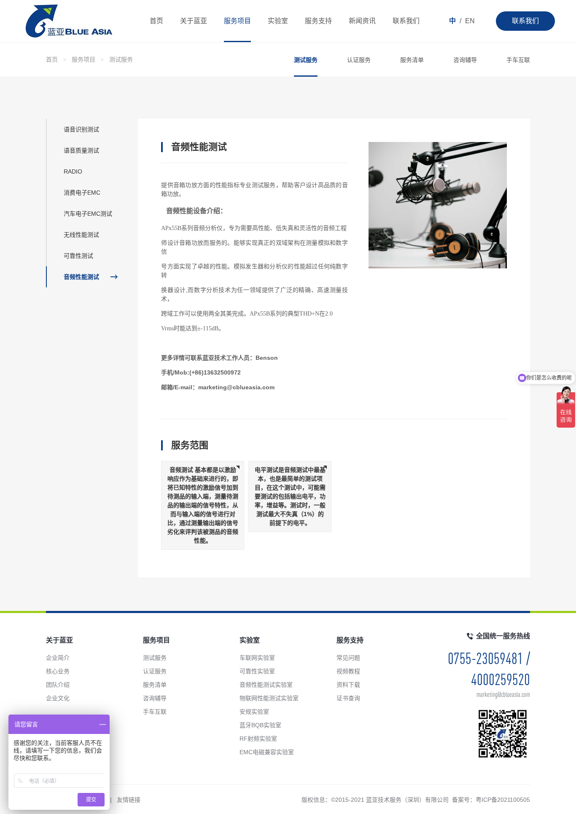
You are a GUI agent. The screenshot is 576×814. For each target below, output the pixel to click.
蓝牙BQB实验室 (260, 725)
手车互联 (518, 59)
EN (470, 20)
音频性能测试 (81, 276)
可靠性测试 (78, 255)
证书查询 (348, 698)
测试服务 (121, 59)
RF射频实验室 (258, 738)
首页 (156, 20)
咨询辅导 (465, 59)
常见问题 (348, 657)
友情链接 (128, 799)
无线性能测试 (81, 234)
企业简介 (58, 657)
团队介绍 (58, 684)
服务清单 (412, 59)
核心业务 (58, 671)
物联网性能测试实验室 (269, 698)
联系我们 (525, 20)
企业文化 (58, 698)
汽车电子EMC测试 (88, 213)
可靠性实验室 (257, 671)
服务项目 (237, 20)
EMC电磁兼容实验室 (267, 752)
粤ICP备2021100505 (503, 799)
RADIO (73, 171)
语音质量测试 (81, 150)
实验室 (278, 20)
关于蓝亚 (193, 20)
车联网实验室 (257, 657)
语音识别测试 (81, 129)
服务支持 (318, 20)
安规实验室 (254, 711)
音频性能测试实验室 (266, 684)
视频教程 (348, 671)
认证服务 (359, 59)
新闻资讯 (362, 20)
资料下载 (348, 684)
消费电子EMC (82, 192)
